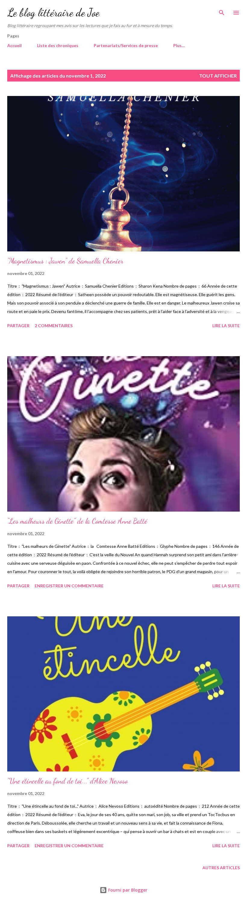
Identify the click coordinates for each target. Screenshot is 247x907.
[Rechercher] (221, 10)
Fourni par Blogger (127, 890)
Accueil (14, 45)
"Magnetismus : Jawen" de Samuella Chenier (65, 261)
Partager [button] (18, 325)
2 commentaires (54, 325)
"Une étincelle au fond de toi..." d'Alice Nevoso (67, 781)
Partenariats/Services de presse (126, 45)
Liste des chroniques (57, 45)
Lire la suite (226, 325)
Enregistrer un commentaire (69, 585)
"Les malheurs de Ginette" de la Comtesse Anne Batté (77, 521)
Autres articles (221, 867)
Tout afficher (218, 75)
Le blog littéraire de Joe (53, 12)
